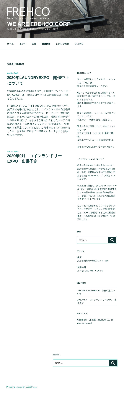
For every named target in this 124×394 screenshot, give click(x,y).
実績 (34, 44)
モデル (23, 44)
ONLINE (79, 44)
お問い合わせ (62, 44)
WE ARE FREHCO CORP (39, 24)
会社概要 (46, 44)
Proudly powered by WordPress (21, 387)
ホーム (10, 44)
